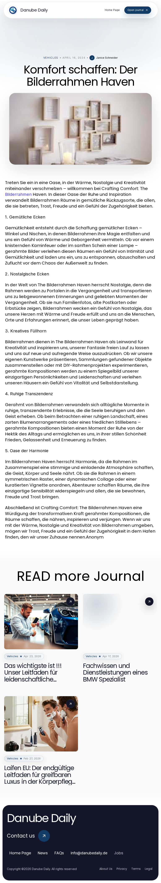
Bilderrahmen (18, 194)
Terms (136, 869)
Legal (148, 869)
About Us (105, 869)
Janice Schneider (107, 57)
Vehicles (50, 57)
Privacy (122, 869)
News (43, 853)
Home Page (20, 853)
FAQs (59, 853)
